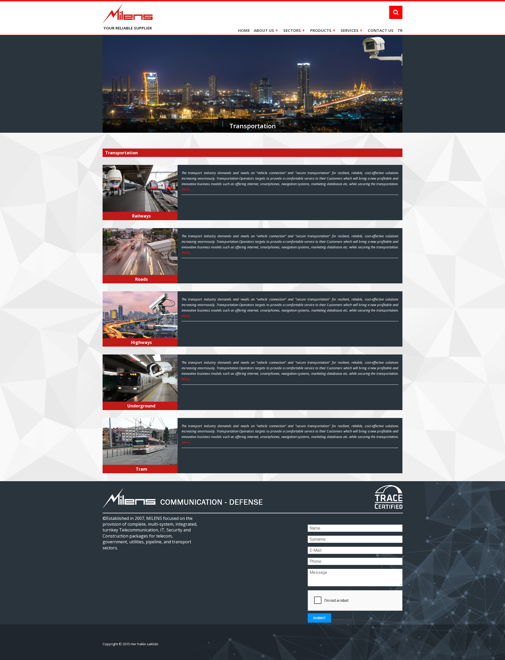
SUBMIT (319, 618)
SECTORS (294, 30)
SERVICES (351, 30)
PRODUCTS (322, 30)
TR (399, 30)
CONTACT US (380, 30)
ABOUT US (266, 30)
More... (187, 189)
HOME (244, 30)
